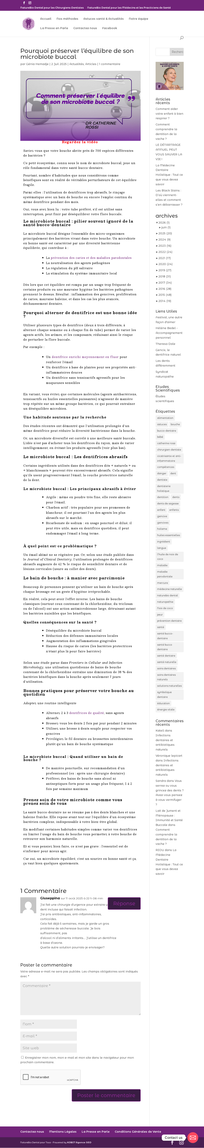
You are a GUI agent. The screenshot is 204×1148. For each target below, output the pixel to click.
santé (160, 627)
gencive (162, 516)
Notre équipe (138, 19)
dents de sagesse (168, 503)
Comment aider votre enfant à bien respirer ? (169, 113)
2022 (165, 252)
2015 (165, 295)
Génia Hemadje (37, 64)
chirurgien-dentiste (169, 449)
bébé (160, 436)
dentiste (162, 479)
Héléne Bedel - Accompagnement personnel (169, 332)
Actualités (76, 64)
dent (173, 473)
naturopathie (165, 601)
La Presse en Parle (54, 28)
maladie (162, 565)
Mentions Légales (62, 1131)
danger (161, 473)
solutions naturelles (169, 685)
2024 (164, 239)
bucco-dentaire (166, 430)
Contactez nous (85, 28)
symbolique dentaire (164, 694)
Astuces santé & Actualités (103, 19)
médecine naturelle (169, 589)
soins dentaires (166, 668)
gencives (162, 522)
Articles (90, 64)
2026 (164, 222)
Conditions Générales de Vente (138, 1131)
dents (175, 497)
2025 (165, 233)
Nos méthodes (67, 19)
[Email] (192, 1137)
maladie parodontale (165, 574)
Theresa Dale (165, 344)
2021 (164, 258)
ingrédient (163, 541)
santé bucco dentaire (164, 647)
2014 (164, 301)
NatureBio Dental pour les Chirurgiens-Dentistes (52, 8)
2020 (165, 264)
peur (160, 614)
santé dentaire (166, 655)
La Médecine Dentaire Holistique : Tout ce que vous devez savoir (169, 175)
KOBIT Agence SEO (79, 1142)
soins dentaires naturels (166, 677)
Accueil (45, 19)
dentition (162, 497)
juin (166, 227)
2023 (164, 246)
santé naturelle (166, 662)
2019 (164, 270)
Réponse (124, 903)
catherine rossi (166, 443)
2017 (165, 282)
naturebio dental (167, 595)
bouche (175, 424)
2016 (164, 289)
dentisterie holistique (164, 488)
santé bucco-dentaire (165, 636)
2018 (164, 276)
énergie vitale (166, 709)
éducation (163, 703)
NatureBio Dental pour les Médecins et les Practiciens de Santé (129, 8)
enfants (174, 509)
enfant (161, 509)
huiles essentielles (168, 535)
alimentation (165, 417)
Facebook (109, 28)
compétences (165, 467)
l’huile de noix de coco (167, 557)
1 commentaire (109, 64)
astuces (162, 424)
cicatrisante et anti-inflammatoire (169, 458)
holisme (162, 528)
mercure (162, 582)
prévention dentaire (169, 620)
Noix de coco (165, 608)
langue (161, 547)
